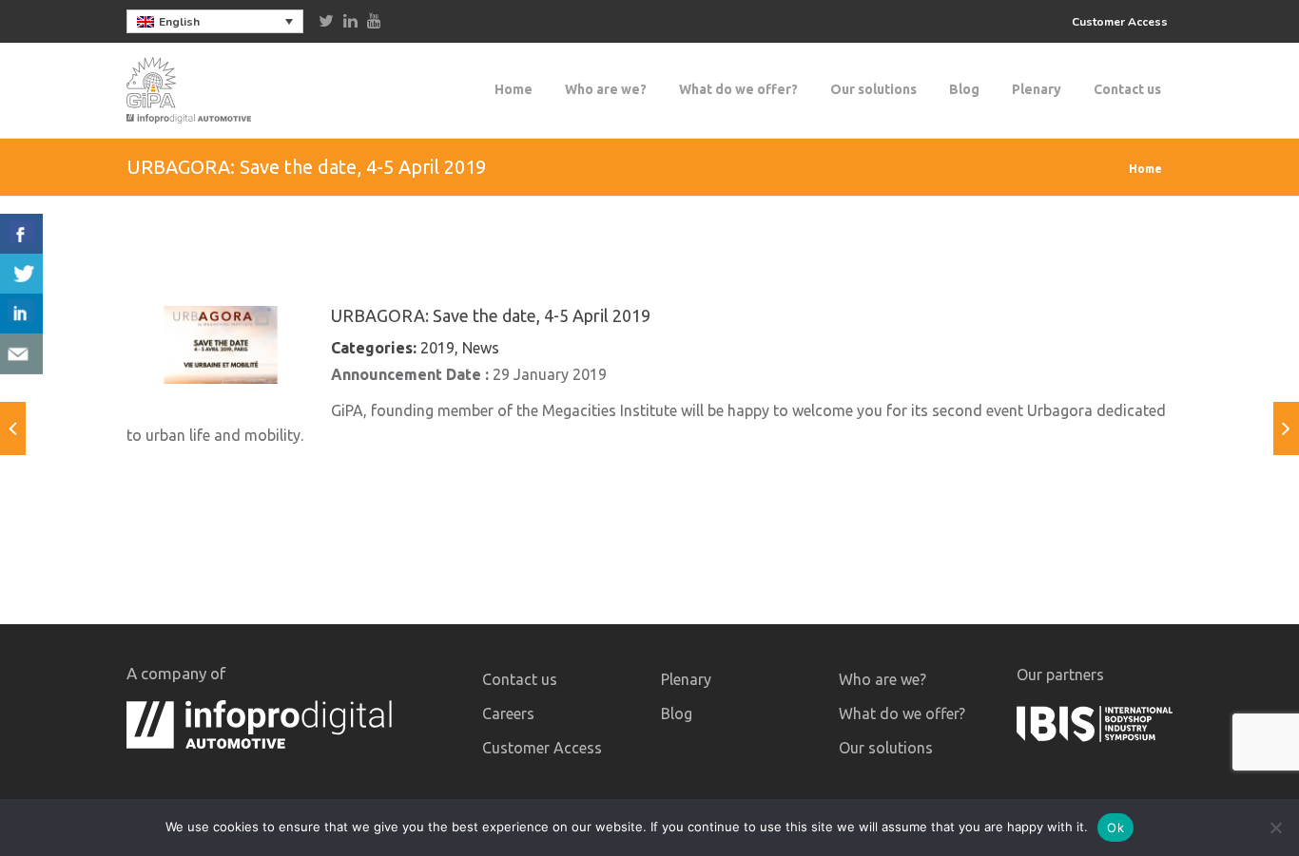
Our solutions (873, 89)
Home (513, 89)
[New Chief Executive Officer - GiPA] (1286, 428)
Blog (964, 89)
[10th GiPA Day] (13, 428)
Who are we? (606, 89)
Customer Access (1120, 21)
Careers (508, 713)
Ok (1115, 827)
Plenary (1036, 89)
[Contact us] (21, 353)
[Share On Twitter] (21, 274)
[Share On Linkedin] (21, 314)
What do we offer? (738, 89)
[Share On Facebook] (21, 234)
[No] (1275, 827)
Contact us (1127, 89)
